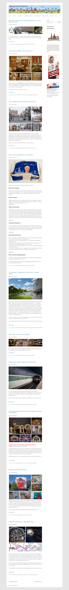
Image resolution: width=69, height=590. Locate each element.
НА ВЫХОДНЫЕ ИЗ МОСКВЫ (28, 15)
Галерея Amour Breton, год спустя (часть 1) (21, 51)
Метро (31, 404)
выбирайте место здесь (29, 261)
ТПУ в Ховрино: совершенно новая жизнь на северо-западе (24, 272)
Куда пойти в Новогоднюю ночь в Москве (21, 155)
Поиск (48, 20)
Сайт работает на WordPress (13, 585)
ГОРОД (10, 15)
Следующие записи (38, 581)
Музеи (37, 94)
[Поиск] (59, 22)
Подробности (11, 204)
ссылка (23, 84)
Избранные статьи (45, 15)
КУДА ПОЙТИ (20, 15)
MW (25, 44)
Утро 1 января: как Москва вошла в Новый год (22, 101)
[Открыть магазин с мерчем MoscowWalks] (53, 67)
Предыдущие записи (13, 581)
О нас (56, 15)
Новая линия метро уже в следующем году (21, 521)
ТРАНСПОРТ (14, 15)
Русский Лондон (37, 15)
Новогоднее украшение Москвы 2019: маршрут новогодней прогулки (25, 411)
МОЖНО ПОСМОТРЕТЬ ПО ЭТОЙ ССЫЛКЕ (19, 446)
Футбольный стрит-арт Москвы (18, 470)
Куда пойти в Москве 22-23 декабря (19, 334)
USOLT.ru (51, 15)
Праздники (34, 462)
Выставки (31, 94)
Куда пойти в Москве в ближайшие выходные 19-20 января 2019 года (25, 21)
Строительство (35, 327)
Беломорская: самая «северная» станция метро (22, 362)
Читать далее (12, 41)
